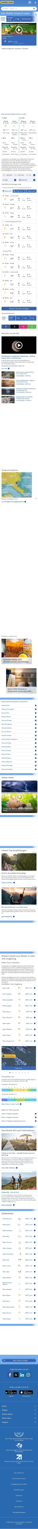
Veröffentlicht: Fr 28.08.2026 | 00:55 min (13, 366)
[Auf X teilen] (14, 327)
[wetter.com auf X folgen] (16, 1375)
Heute (3, 19)
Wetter (4, 1406)
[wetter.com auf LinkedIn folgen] (22, 1375)
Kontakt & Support (19, 1490)
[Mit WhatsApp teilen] (32, 327)
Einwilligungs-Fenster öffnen (19, 1484)
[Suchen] (33, 9)
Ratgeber (5, 1422)
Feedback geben (18, 43)
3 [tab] (16, 1073)
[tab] (7, 191)
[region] (19, 221)
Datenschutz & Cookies (19, 1478)
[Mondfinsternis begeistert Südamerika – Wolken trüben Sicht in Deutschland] (19, 345)
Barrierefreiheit (19, 1507)
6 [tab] (25, 1073)
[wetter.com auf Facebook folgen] (9, 1375)
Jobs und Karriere (19, 1473)
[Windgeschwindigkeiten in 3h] (19, 485)
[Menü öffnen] (34, 2)
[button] (19, 307)
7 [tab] (28, 1073)
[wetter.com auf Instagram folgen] (28, 1375)
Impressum (19, 1495)
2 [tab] (13, 1073)
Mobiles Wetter (7, 1414)
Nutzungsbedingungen (19, 1512)
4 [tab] (19, 1073)
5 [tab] (22, 1073)
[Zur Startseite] (8, 2)
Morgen (10, 19)
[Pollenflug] (29, 2)
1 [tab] (10, 1073)
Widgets (5, 1410)
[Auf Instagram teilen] (23, 327)
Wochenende (26, 19)
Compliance (19, 1501)
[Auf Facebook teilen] (6, 327)
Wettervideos (6, 1418)
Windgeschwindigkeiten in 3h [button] (10, 499)
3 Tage (17, 19)
